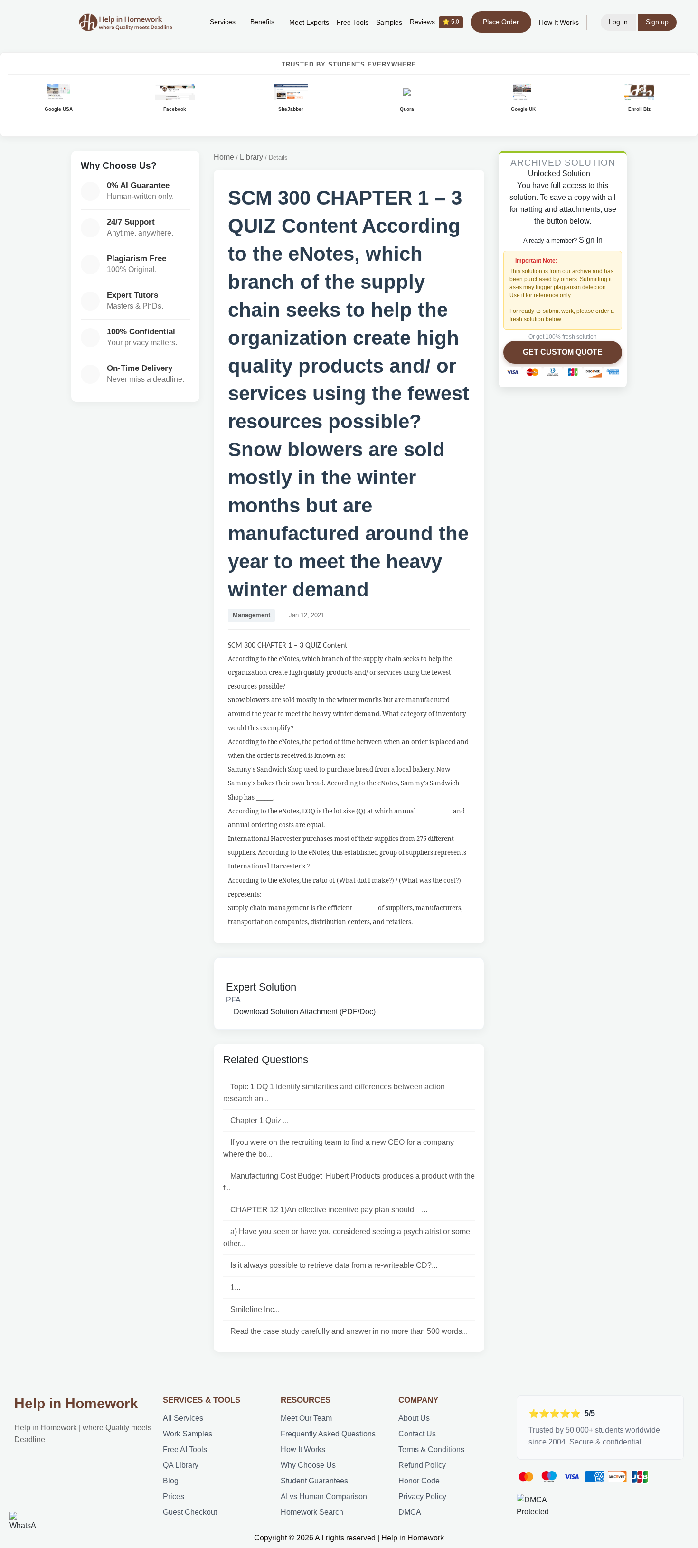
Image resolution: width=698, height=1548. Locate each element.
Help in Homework (76, 1403)
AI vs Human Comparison (324, 1496)
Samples (389, 22)
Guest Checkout (190, 1512)
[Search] (188, 22)
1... (235, 1288)
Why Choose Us (308, 1465)
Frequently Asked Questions (328, 1434)
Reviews (434, 22)
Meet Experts (309, 22)
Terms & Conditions (431, 1449)
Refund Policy (422, 1465)
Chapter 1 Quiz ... (259, 1120)
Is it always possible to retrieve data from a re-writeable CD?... (333, 1265)
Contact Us (417, 1434)
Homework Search (312, 1512)
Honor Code (419, 1481)
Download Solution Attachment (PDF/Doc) (304, 1012)
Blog (171, 1481)
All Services (183, 1418)
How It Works (559, 22)
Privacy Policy (422, 1496)
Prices (173, 1496)
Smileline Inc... (255, 1309)
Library (251, 157)
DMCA (409, 1512)
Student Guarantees (314, 1481)
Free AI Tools (185, 1449)
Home (224, 157)
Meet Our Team (306, 1418)
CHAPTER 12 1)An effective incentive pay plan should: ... (328, 1210)
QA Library (180, 1465)
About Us (414, 1418)
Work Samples (187, 1434)
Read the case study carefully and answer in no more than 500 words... (349, 1331)
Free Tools (352, 22)
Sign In (591, 240)
